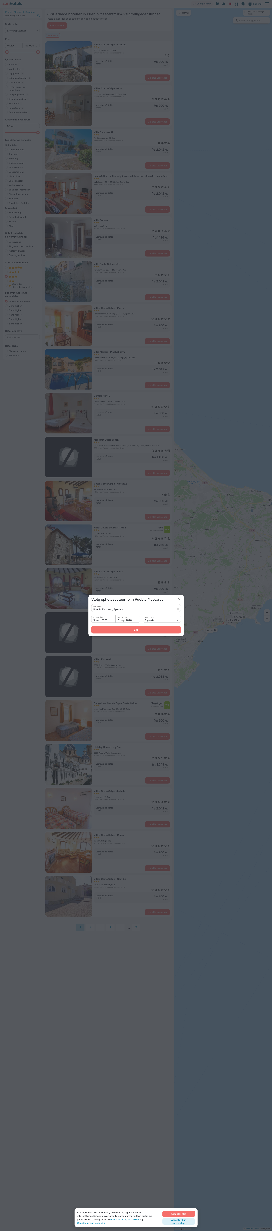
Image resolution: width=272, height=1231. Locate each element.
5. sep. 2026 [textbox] (100, 620)
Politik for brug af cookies (124, 1219)
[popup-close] (179, 599)
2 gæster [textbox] (150, 620)
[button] (178, 609)
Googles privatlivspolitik (91, 1222)
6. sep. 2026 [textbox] (125, 620)
